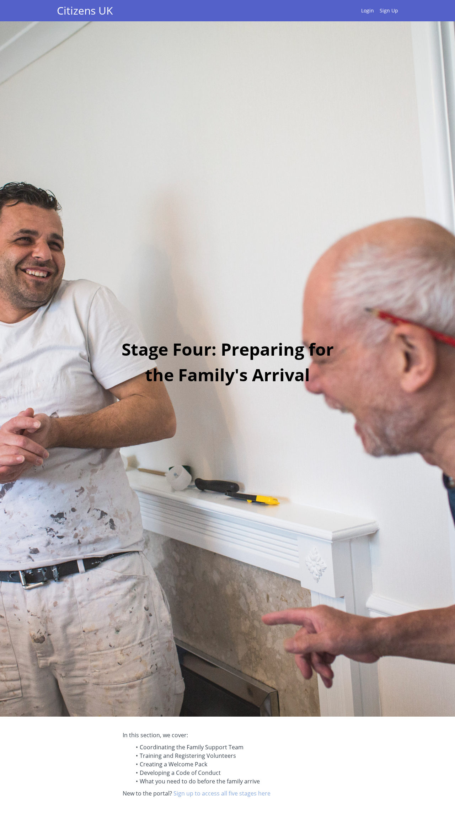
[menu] (376, 10)
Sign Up (389, 10)
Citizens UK (85, 10)
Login (367, 10)
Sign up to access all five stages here (222, 793)
